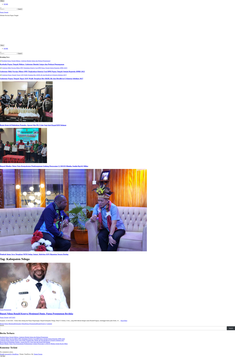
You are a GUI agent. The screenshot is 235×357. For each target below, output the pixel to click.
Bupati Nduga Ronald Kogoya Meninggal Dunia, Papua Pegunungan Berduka (36, 313)
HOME (6, 4)
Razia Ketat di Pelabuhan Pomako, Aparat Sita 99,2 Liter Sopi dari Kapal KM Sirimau (33, 125)
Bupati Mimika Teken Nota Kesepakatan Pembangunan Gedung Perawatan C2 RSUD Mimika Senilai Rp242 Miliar (44, 166)
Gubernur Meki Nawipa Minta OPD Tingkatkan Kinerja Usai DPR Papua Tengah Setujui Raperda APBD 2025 (42, 71)
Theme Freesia (38, 354)
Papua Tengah (4, 12)
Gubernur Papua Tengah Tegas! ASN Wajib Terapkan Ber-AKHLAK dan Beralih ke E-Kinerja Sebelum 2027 (41, 79)
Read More (124, 320)
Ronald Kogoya (41, 324)
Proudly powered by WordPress (9, 354)
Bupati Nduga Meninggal (7, 324)
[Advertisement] (117, 30)
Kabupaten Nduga (20, 324)
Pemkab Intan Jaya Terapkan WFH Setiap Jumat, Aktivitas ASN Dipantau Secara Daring (34, 254)
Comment (49, 324)
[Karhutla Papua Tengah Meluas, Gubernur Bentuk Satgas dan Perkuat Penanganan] (25, 61)
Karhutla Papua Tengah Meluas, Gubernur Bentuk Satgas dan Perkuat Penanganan (32, 64)
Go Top (3, 356)
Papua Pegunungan (5, 309)
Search (2, 325)
